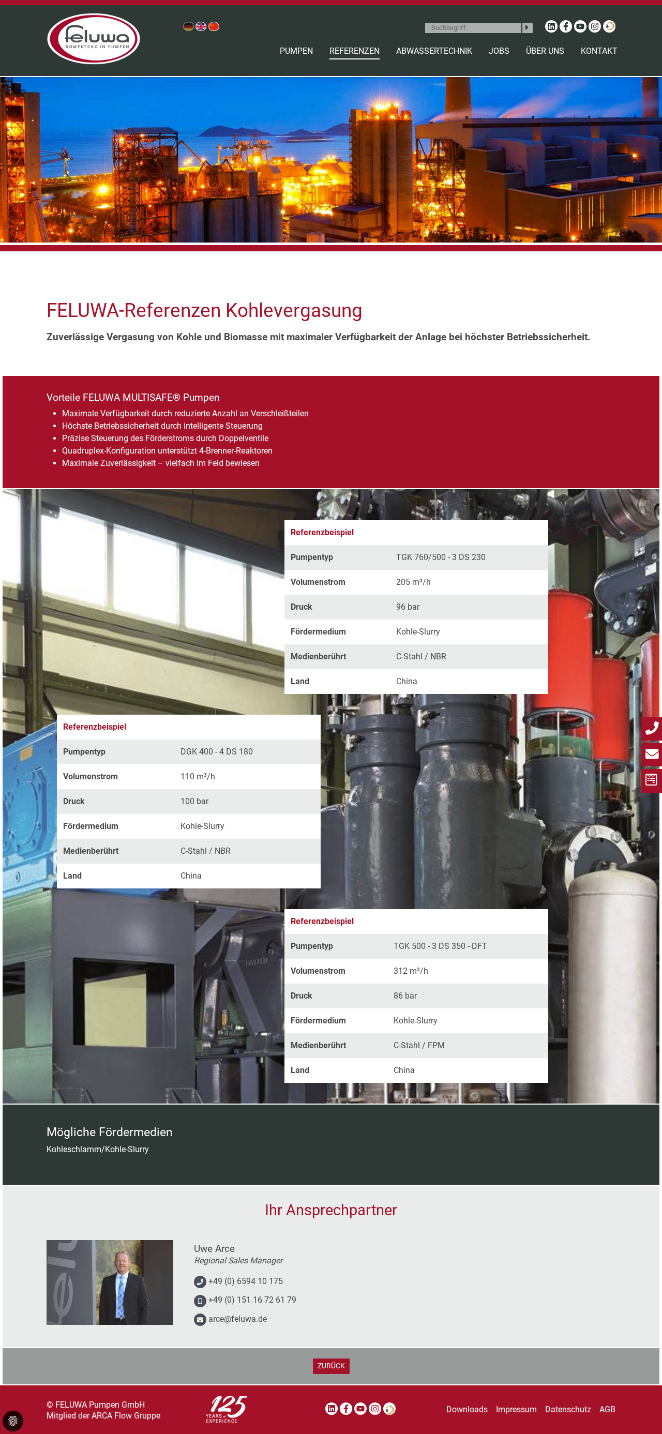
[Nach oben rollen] (639, 1411)
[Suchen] (527, 28)
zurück (331, 1366)
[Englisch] (200, 26)
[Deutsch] (188, 26)
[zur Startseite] (94, 38)
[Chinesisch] (213, 26)
